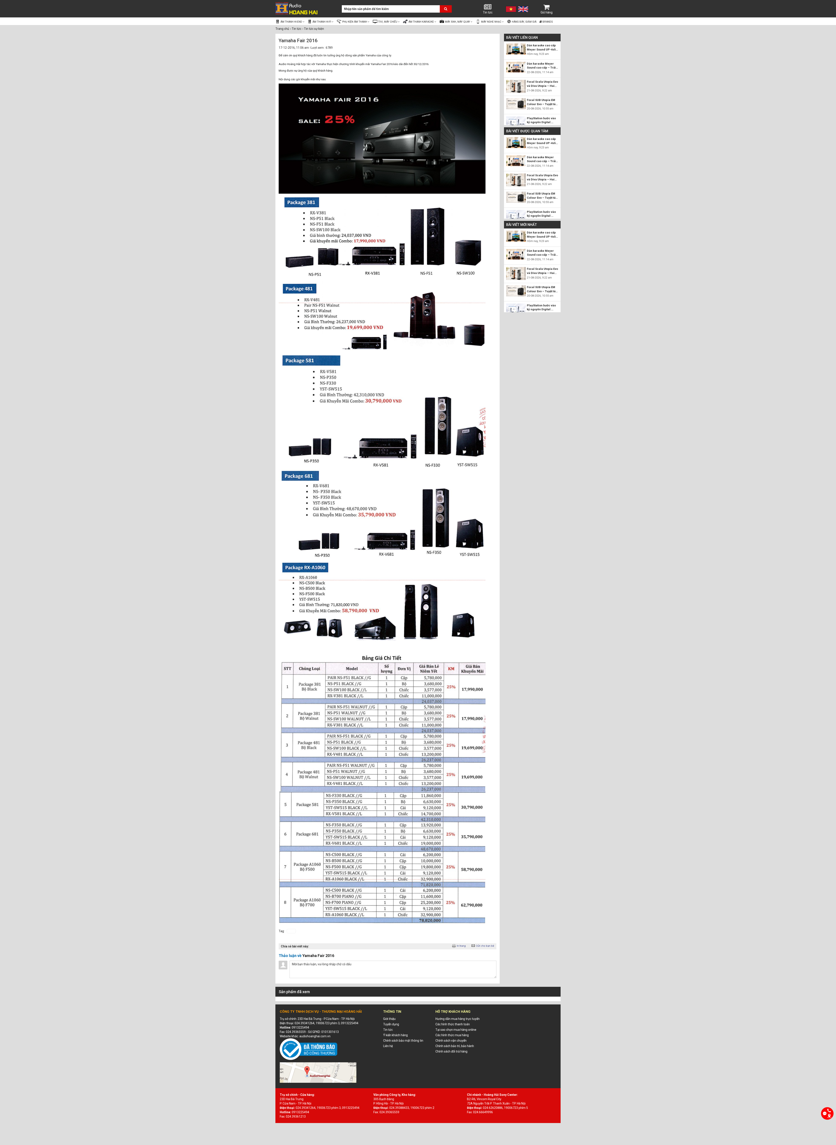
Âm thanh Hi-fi (322, 21)
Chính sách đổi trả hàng (451, 1051)
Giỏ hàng (547, 12)
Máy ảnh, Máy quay (458, 21)
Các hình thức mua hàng (452, 1035)
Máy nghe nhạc (491, 21)
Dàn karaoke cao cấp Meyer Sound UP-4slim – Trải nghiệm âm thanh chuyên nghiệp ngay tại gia (542, 48)
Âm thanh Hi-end (291, 21)
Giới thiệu (389, 1019)
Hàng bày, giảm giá (523, 21)
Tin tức (487, 12)
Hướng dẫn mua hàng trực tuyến (457, 1019)
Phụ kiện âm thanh (355, 21)
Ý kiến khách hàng (395, 1035)
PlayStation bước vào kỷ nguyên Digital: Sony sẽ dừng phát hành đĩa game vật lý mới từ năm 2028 (541, 120)
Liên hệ (388, 1046)
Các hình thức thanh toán (452, 1024)
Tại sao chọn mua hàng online (455, 1029)
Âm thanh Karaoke (421, 21)
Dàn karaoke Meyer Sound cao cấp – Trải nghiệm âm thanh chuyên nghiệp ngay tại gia (542, 66)
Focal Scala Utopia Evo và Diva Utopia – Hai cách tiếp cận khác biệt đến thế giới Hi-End (542, 84)
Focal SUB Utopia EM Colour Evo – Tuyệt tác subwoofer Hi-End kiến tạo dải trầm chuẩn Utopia (542, 102)
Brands (547, 21)
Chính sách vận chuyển (451, 1040)
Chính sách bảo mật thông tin (403, 1040)
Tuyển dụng (391, 1024)
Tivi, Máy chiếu (388, 21)
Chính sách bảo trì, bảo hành (454, 1046)
